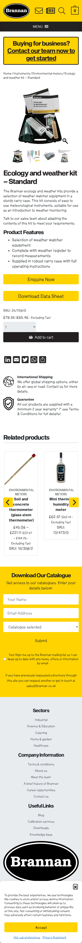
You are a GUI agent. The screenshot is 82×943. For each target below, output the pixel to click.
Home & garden (41, 739)
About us (41, 770)
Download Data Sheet (41, 296)
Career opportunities (41, 790)
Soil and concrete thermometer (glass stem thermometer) (21, 509)
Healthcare (41, 745)
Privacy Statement (54, 937)
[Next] (74, 502)
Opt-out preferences (27, 937)
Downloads (41, 828)
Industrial (41, 719)
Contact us (41, 796)
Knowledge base (41, 834)
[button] (75, 886)
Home (7, 73)
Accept (41, 927)
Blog (41, 815)
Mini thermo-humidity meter (61, 504)
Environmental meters (47, 73)
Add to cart (44, 337)
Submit (41, 640)
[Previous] (8, 502)
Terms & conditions (41, 764)
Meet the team (41, 777)
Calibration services (41, 821)
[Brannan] (16, 10)
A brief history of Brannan (41, 783)
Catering (41, 732)
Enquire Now (41, 279)
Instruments (22, 73)
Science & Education (41, 726)
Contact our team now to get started (41, 54)
